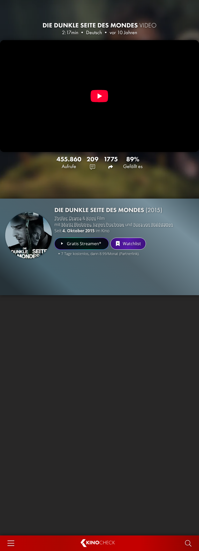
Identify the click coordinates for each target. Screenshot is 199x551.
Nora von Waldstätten (153, 224)
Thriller (60, 218)
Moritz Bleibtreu (76, 224)
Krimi (91, 218)
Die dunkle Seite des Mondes (99, 25)
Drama (75, 218)
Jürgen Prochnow (108, 224)
